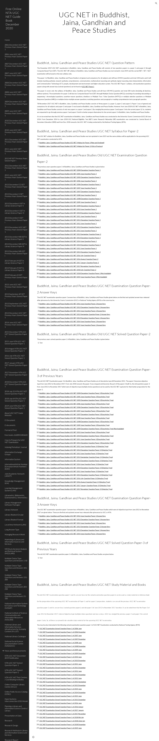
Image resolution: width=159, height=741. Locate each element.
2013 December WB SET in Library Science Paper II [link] (16, 238)
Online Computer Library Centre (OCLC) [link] (14, 685)
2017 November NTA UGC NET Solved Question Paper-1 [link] (16, 374)
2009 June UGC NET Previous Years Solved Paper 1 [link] (16, 113)
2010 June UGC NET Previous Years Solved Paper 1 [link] (16, 132)
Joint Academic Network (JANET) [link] (15, 475)
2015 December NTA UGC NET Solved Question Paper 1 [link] (16, 334)
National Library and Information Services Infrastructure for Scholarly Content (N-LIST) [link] (15, 627)
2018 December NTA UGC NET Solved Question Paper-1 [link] (16, 384)
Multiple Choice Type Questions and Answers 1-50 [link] (16, 559)
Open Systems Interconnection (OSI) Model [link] (16, 700)
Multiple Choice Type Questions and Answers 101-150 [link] (16, 567)
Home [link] (7, 40)
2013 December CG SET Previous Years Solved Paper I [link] (16, 186)
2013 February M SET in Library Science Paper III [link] (14, 269)
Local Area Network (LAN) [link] (15, 524)
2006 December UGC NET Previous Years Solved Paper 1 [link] (16, 47)
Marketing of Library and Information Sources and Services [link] (14, 541)
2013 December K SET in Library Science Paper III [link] (15, 212)
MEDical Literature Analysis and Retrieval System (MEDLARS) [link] (16, 551)
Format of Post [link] (11, 430)
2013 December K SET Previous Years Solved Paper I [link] (16, 220)
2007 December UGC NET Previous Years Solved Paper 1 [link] (16, 66)
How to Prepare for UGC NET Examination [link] (15, 441)
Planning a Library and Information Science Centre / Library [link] (16, 708)
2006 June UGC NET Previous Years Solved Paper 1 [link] (16, 56)
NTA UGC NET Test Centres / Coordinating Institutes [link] (16, 678)
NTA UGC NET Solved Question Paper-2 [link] (13, 671)
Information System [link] (12, 459)
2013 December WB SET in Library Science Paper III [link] (16, 245)
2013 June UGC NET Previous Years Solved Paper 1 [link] (16, 286)
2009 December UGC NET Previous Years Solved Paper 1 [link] (16, 103)
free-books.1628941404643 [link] (16, 435)
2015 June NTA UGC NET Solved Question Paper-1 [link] (15, 342)
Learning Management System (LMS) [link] (13, 489)
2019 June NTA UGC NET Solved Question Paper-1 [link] (15, 407)
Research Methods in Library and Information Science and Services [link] (16, 732)
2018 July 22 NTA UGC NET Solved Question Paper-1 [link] (16, 392)
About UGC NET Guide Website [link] (14, 414)
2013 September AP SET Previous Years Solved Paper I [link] (16, 296)
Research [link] (8, 720)
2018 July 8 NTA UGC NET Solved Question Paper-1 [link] (15, 399)
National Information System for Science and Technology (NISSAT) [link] (16, 605)
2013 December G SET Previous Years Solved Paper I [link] (16, 196)
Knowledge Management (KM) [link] (15, 482)
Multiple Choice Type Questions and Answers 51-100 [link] (15, 596)
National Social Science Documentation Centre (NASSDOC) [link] (14, 643)
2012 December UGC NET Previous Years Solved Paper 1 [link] (16, 167)
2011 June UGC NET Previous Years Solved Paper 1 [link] (16, 151)
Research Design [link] (11, 725)
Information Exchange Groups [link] (13, 453)
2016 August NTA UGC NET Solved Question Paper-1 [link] (16, 349)
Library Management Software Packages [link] (13, 503)
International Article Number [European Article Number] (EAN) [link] (16, 466)
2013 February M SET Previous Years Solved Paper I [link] (16, 277)
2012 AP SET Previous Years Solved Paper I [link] (16, 159)
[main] (94, 22)
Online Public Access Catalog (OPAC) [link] (16, 693)
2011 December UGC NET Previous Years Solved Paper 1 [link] (16, 141)
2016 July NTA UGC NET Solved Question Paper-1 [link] (15, 357)
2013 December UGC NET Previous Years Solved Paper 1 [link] (16, 229)
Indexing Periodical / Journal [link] (16, 447)
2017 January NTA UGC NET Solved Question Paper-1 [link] (16, 365)
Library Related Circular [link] (14, 515)
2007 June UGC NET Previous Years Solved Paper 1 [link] (16, 75)
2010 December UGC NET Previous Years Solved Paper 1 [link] (16, 122)
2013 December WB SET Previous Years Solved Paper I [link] (16, 253)
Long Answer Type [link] (12, 529)
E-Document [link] (10, 420)
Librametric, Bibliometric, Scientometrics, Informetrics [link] (16, 496)
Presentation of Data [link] (13, 715)
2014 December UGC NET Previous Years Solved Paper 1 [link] (16, 315)
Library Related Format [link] (14, 519)
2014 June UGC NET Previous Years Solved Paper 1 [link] (16, 324)
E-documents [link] (10, 425)
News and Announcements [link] (15, 651)
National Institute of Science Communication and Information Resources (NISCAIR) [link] (16, 616)
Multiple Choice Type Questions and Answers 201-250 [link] (16, 586)
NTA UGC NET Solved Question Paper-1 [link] (13, 664)
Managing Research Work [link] (15, 534)
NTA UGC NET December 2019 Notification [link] (15, 657)
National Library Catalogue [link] (15, 636)
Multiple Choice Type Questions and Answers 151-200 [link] (16, 577)
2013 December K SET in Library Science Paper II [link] (15, 204)
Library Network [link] (11, 510)
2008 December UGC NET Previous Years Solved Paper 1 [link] (16, 84)
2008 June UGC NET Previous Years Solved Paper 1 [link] (16, 94)
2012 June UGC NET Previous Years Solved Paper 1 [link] (16, 177)
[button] (156, 3)
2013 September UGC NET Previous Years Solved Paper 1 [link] (16, 305)
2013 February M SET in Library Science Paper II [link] (14, 262)
